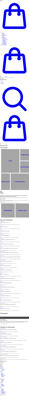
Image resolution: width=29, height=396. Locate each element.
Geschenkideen (5, 44)
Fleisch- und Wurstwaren (5, 43)
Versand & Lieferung (3, 375)
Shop (1, 372)
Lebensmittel (5, 37)
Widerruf (2, 376)
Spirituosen (5, 35)
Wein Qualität (2, 389)
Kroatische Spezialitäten (3, 391)
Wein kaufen (2, 390)
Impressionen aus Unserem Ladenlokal (3, 369)
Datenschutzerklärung (3, 374)
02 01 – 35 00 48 (1, 366)
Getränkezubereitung (3, 385)
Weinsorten (2, 388)
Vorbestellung (2, 380)
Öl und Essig (4, 38)
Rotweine (3, 34)
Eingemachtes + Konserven (5, 39)
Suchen (6, 76)
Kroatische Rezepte (3, 393)
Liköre (3, 36)
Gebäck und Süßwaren (5, 40)
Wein (1, 383)
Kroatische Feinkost (3, 392)
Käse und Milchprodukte (5, 42)
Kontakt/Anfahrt (2, 370)
